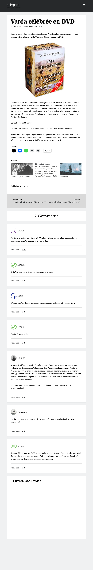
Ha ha (25, 186)
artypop (13, 5)
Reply (24, 250)
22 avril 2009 (36, 26)
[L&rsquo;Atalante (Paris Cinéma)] (22, 169)
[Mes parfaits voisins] (47, 170)
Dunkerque (64, 176)
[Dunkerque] (70, 169)
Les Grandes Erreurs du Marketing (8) (63, 202)
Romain (25, 26)
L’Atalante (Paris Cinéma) (20, 176)
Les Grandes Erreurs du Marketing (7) (29, 202)
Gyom (20, 295)
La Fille (21, 231)
